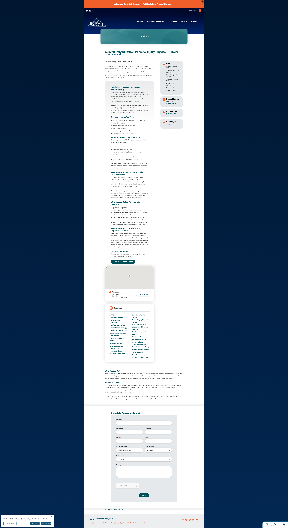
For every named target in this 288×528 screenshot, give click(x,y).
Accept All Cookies (46, 523)
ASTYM (112, 315)
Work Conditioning (138, 355)
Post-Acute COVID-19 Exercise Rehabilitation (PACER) (140, 327)
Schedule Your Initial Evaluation (123, 261)
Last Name (148, 428)
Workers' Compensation (140, 357)
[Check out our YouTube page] (197, 520)
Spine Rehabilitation (139, 339)
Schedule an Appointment (156, 21)
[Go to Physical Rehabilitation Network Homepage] (90, 11)
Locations (173, 21)
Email (146, 437)
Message (119, 465)
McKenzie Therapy (116, 343)
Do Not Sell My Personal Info (137, 523)
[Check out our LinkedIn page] (193, 520)
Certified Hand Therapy (118, 325)
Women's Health (137, 352)
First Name (119, 428)
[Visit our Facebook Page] (120, 54)
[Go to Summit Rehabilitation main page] (96, 22)
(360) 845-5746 (171, 103)
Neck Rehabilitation (116, 351)
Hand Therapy (114, 336)
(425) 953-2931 (171, 114)
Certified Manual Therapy (118, 328)
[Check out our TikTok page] (190, 520)
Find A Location (275, 526)
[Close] (51, 516)
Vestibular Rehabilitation (140, 349)
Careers (194, 21)
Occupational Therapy (117, 354)
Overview (139, 21)
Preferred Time (121, 456)
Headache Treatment (117, 338)
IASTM (112, 341)
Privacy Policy (92, 523)
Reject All (34, 523)
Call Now (283, 526)
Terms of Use (103, 523)
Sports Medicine (137, 342)
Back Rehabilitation (116, 317)
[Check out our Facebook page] (183, 520)
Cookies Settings (10, 523)
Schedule (267, 526)
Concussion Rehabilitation (118, 330)
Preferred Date (149, 446)
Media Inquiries (113, 523)
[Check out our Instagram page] (186, 520)
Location (119, 419)
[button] (200, 10)
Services (184, 21)
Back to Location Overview (115, 509)
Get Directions (143, 294)
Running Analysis (137, 337)
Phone (118, 437)
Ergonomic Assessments (118, 333)
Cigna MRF (123, 523)
